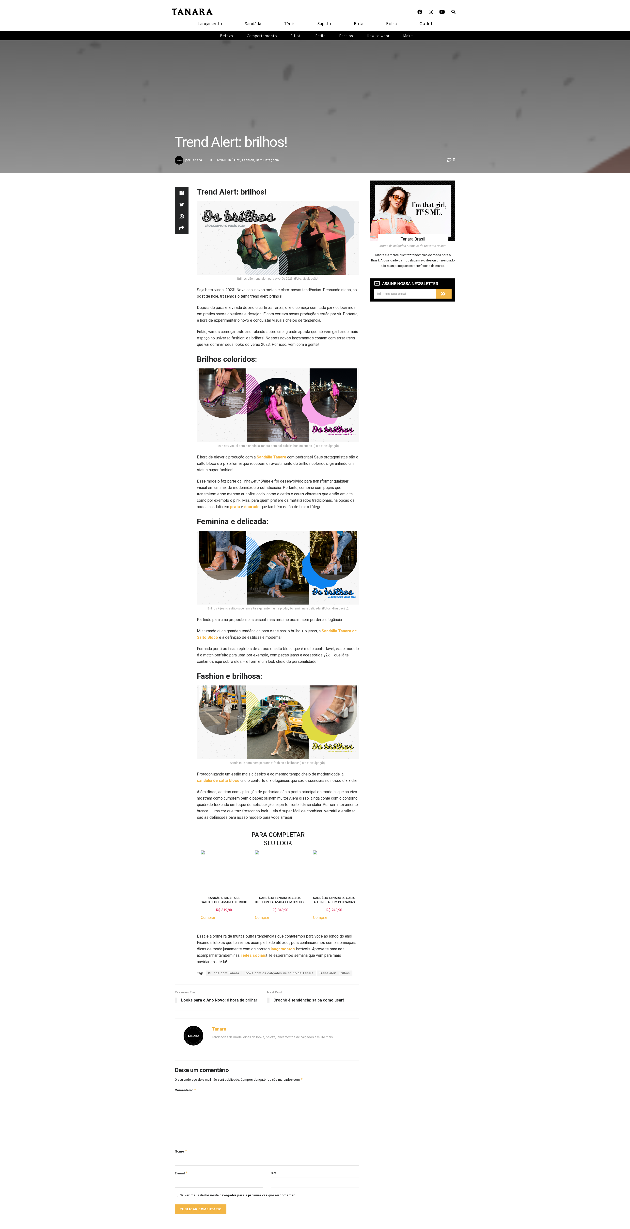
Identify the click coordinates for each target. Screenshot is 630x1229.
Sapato (324, 23)
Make (408, 35)
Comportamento (262, 35)
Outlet (426, 23)
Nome (181, 1151)
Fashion (346, 35)
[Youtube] (442, 12)
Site (274, 1173)
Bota (358, 23)
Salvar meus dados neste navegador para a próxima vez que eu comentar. (238, 1195)
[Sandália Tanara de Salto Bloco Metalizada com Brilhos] (257, 870)
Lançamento (210, 23)
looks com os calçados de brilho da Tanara (279, 973)
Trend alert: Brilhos (334, 973)
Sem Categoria (267, 160)
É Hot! (296, 35)
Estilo (320, 35)
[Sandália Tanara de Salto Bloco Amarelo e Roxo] (203, 870)
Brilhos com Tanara (223, 973)
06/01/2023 (218, 160)
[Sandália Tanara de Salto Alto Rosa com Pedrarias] (315, 870)
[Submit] (444, 294)
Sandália (253, 23)
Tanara (196, 160)
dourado (252, 506)
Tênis (289, 23)
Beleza (226, 35)
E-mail (181, 1173)
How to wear (378, 35)
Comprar (208, 917)
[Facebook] (420, 12)
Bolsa (391, 23)
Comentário (185, 1090)
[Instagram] (431, 12)
